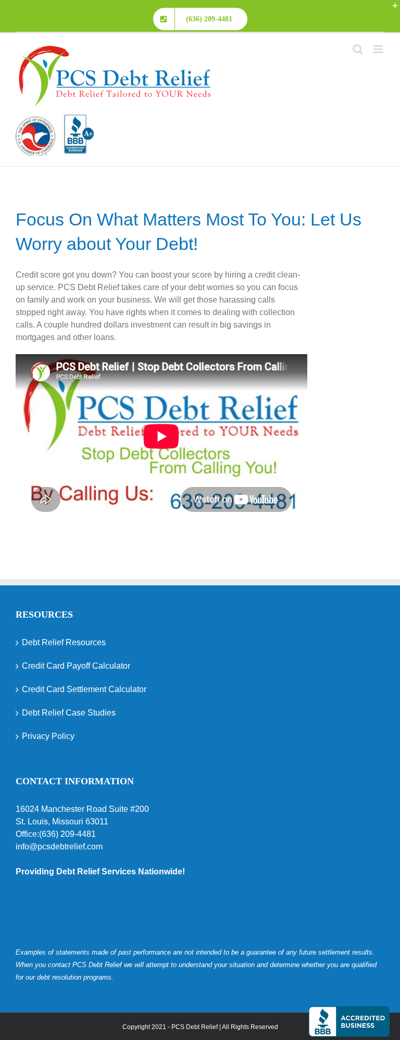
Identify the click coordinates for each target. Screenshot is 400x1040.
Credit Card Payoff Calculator (76, 665)
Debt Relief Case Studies (69, 712)
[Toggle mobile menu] (378, 49)
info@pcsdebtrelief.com (59, 846)
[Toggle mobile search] (358, 49)
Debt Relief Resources (64, 642)
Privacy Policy (48, 736)
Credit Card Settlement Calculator (84, 689)
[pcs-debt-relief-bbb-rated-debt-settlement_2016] (55, 120)
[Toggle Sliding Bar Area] (390, 9)
